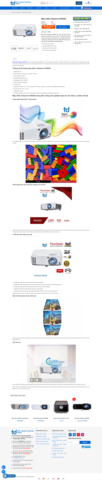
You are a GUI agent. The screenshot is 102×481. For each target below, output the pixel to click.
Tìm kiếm (79, 3)
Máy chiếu (19, 12)
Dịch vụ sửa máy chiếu (42, 441)
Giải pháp (38, 8)
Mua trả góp (63, 27)
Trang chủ (14, 8)
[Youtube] (78, 434)
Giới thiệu (22, 8)
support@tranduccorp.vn (18, 457)
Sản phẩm (30, 8)
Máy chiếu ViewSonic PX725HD (40, 418)
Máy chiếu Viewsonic (26, 12)
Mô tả (15, 58)
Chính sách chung (64, 8)
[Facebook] (70, 434)
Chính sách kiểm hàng (58, 457)
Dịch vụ (47, 8)
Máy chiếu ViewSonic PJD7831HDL (20, 418)
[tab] (15, 58)
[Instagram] (82, 434)
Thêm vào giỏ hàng (49, 27)
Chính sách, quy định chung (59, 434)
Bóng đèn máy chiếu (41, 436)
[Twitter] (74, 434)
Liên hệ (75, 8)
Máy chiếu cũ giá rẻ (41, 434)
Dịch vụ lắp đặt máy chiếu (43, 444)
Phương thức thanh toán (58, 448)
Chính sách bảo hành (58, 450)
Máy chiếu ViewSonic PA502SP (82, 418)
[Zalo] (3, 469)
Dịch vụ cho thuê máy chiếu (43, 439)
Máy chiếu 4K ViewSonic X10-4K (61, 418)
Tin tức (54, 8)
